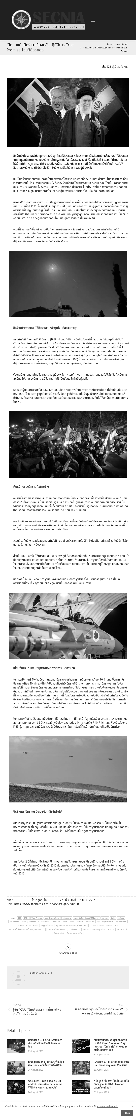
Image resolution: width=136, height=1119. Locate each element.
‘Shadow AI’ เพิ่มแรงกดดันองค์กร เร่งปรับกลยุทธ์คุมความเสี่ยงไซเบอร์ (111, 1063)
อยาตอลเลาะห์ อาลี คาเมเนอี (101, 926)
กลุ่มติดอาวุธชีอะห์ (52, 918)
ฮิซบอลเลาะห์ (122, 929)
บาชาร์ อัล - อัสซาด (59, 922)
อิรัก (116, 926)
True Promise (37, 918)
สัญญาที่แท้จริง (47, 926)
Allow (127, 1113)
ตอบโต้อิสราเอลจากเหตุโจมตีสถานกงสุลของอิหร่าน (29, 922)
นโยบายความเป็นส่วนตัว (107, 1106)
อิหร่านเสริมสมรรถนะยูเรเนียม (94, 929)
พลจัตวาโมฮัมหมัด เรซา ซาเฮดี (82, 922)
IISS (19, 918)
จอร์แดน (105, 918)
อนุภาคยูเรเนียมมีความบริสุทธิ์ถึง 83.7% (71, 926)
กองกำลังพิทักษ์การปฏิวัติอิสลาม (86, 918)
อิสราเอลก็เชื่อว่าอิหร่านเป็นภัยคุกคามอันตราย (26, 929)
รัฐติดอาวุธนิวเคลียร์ (105, 922)
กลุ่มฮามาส (67, 918)
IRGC (26, 918)
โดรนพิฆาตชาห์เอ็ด (74, 933)
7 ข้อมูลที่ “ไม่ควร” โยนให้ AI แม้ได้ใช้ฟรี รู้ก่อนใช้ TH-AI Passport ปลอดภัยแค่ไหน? (111, 1084)
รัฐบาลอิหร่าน (121, 922)
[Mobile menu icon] (93, 20)
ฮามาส (111, 929)
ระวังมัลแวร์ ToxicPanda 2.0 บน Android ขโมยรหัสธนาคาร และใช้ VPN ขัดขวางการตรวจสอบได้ (45, 1084)
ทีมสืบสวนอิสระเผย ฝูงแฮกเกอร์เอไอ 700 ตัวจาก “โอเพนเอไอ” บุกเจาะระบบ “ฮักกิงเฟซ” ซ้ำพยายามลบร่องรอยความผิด (111, 1045)
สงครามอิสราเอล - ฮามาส (28, 926)
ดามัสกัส (121, 918)
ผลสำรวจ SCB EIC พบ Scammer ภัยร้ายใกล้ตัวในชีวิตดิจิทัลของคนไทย (45, 1043)
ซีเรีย (113, 918)
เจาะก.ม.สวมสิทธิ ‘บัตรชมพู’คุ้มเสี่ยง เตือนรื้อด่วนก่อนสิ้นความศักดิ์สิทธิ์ (46, 1063)
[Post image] (16, 1046)
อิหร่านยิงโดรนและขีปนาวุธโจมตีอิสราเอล (63, 929)
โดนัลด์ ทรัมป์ (59, 933)
